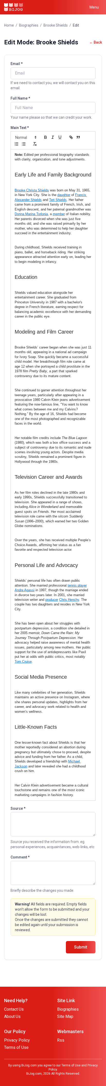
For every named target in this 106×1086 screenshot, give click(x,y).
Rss (60, 1040)
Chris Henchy (69, 600)
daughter (63, 195)
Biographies (28, 25)
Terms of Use (16, 1047)
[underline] (60, 137)
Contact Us (14, 1009)
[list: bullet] (23, 144)
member (59, 214)
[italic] (52, 137)
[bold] (45, 137)
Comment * (20, 857)
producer (51, 600)
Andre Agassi (24, 590)
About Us (12, 1016)
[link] (71, 137)
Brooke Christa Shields (32, 190)
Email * (17, 64)
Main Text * (20, 128)
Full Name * (20, 98)
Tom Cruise (23, 661)
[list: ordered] (16, 144)
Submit (80, 947)
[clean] (34, 144)
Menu (94, 7)
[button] (25, 137)
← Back (95, 42)
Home (9, 25)
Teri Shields (58, 200)
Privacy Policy (17, 1040)
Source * (18, 808)
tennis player (77, 585)
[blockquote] (78, 137)
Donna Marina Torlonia (31, 214)
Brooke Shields (55, 25)
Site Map (65, 1016)
